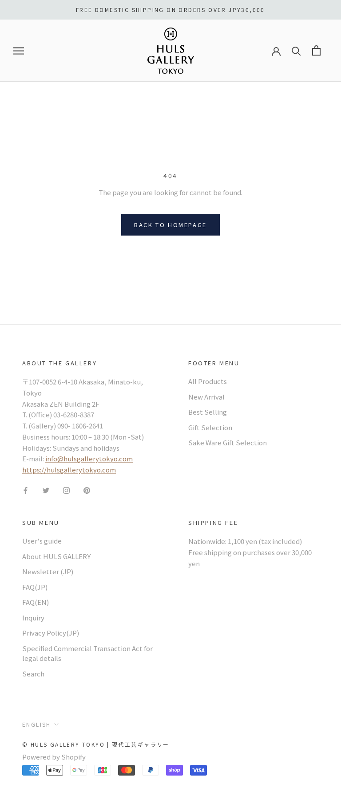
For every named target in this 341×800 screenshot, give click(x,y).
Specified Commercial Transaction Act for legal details (87, 653)
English (36, 724)
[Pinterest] (86, 490)
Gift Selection (210, 427)
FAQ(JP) (35, 587)
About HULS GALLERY (56, 556)
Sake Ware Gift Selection (227, 442)
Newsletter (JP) (47, 571)
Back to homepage (170, 224)
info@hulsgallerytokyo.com (89, 458)
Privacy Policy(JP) (50, 632)
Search (33, 673)
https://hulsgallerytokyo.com (69, 469)
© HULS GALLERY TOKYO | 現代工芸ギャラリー (96, 744)
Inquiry (33, 617)
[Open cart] (316, 50)
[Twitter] (46, 490)
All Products (207, 381)
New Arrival (206, 396)
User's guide (42, 540)
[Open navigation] (18, 51)
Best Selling (207, 411)
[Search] (296, 50)
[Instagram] (66, 490)
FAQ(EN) (35, 602)
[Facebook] (25, 490)
